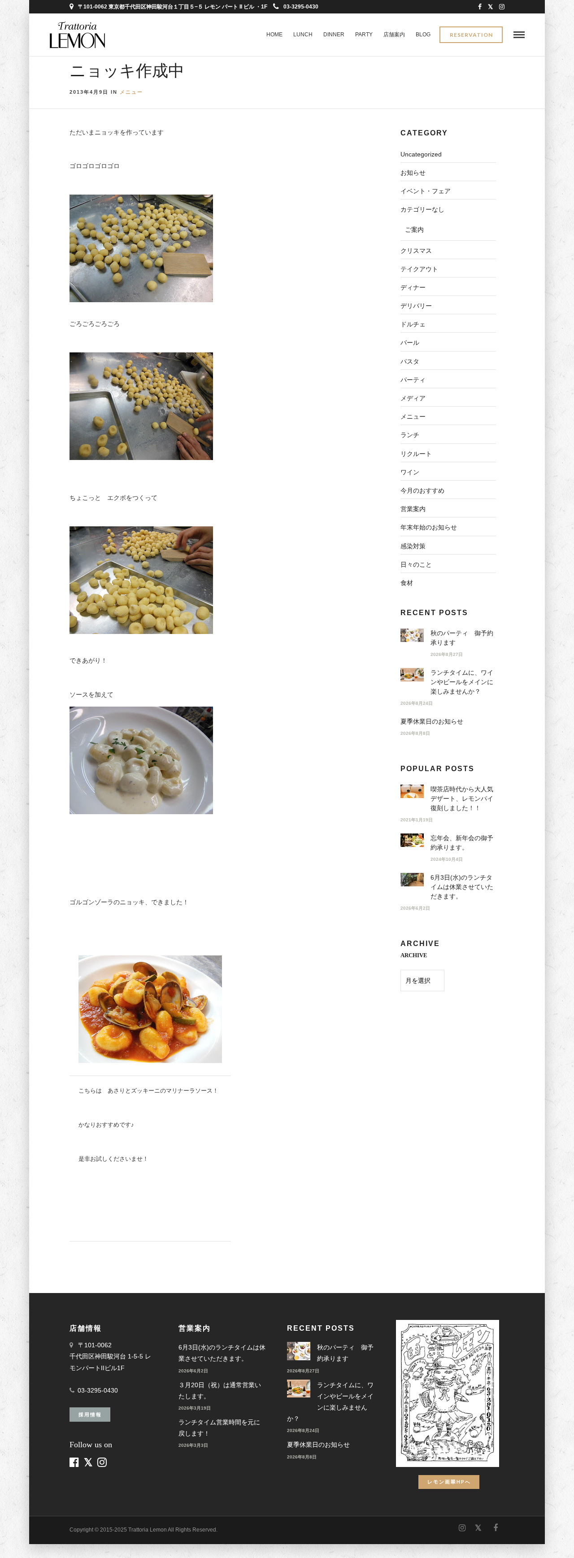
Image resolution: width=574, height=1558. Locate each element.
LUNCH (303, 34)
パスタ (409, 361)
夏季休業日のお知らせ (431, 721)
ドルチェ (413, 324)
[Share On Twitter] (26, 1539)
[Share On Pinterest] (40, 1539)
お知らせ (413, 172)
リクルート (416, 453)
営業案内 (413, 508)
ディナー (413, 287)
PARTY (364, 34)
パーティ (413, 379)
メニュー (131, 92)
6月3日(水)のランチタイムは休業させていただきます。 (461, 887)
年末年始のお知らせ (428, 527)
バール (409, 342)
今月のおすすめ (422, 490)
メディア (413, 398)
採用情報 (90, 1414)
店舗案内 (394, 34)
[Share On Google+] (55, 1539)
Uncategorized (421, 154)
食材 (406, 582)
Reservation (471, 34)
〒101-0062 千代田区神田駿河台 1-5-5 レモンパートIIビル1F (110, 1356)
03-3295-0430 (300, 7)
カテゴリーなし (422, 209)
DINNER (333, 34)
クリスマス (416, 250)
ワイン (409, 472)
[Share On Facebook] (14, 1539)
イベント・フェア (425, 191)
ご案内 (414, 229)
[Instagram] (501, 6)
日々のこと (416, 564)
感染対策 (413, 546)
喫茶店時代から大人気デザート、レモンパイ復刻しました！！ (461, 799)
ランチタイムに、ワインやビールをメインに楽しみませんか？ (461, 682)
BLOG (423, 34)
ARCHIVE (413, 955)
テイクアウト (419, 269)
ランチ (409, 434)
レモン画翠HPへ (449, 1481)
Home (274, 34)
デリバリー (416, 305)
